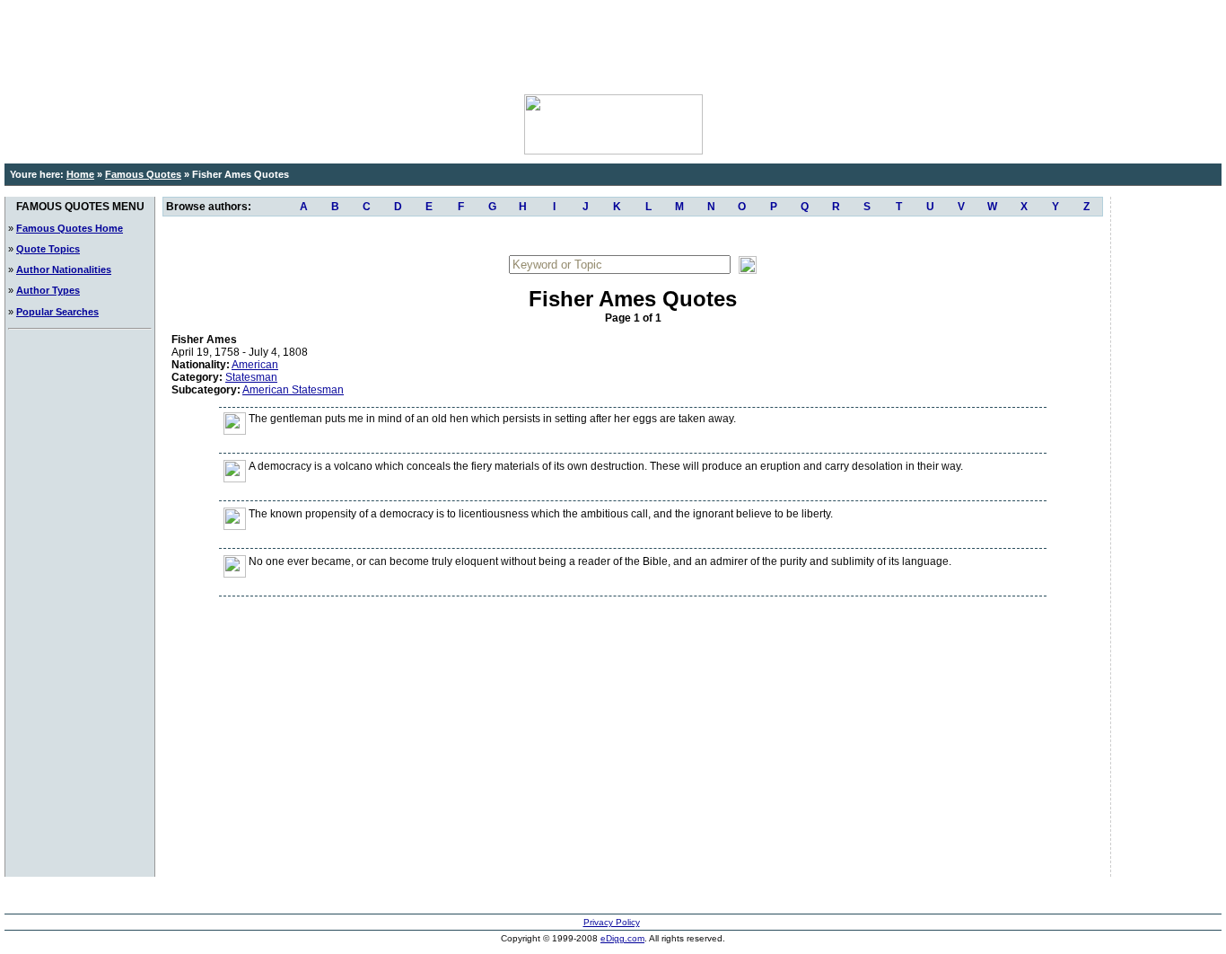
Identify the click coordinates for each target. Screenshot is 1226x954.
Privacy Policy (611, 922)
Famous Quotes (143, 174)
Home (80, 174)
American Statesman (293, 390)
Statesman (251, 377)
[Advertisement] (613, 44)
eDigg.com (622, 938)
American (255, 364)
